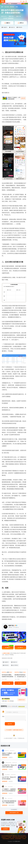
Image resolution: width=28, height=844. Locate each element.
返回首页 (6, 828)
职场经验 (20, 27)
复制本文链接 (6, 653)
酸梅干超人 (11, 16)
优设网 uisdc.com (8, 820)
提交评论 (10, 724)
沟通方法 (12, 27)
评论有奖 (5, 18)
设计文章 (7, 6)
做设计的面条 (11, 805)
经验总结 (10, 781)
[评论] (15, 718)
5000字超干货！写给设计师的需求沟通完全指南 (9, 766)
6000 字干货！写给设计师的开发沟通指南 (9, 778)
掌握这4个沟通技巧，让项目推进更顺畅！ (9, 754)
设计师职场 (15, 665)
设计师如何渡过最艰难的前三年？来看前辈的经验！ (9, 802)
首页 (2, 6)
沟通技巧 (5, 27)
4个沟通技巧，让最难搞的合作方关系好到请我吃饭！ (9, 790)
